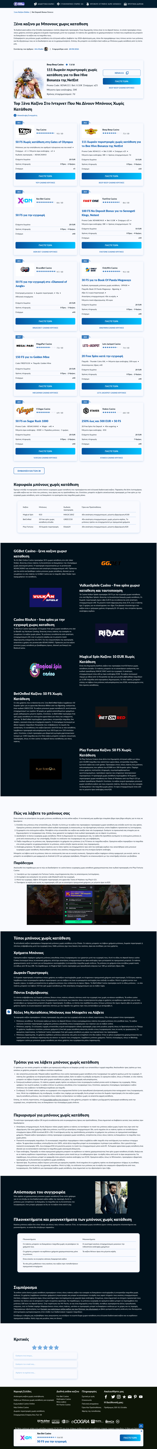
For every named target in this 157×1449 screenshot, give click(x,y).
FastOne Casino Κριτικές (111, 252)
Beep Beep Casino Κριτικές (121, 88)
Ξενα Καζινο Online (22, 12)
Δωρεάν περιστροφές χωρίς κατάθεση (29, 1411)
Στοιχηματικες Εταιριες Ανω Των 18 (28, 1415)
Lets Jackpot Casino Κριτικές (111, 393)
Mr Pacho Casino (63, 1404)
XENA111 (119, 73)
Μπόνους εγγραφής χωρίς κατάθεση (105, 4)
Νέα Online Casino (21, 1407)
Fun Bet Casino (63, 1396)
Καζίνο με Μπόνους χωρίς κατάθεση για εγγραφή (34, 1400)
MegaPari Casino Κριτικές (45, 393)
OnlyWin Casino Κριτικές (111, 328)
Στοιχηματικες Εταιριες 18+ (72, 4)
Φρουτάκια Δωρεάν (135, 4)
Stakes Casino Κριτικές (111, 458)
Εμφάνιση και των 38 (29, 471)
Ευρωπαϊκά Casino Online (24, 1404)
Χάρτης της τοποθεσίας (91, 1411)
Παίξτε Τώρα (121, 81)
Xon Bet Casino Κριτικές (45, 252)
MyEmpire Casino (64, 1399)
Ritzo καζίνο (61, 1402)
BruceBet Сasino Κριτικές (45, 328)
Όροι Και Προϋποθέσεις (91, 1407)
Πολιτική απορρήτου (90, 1404)
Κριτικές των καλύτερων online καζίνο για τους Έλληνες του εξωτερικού (69, 1309)
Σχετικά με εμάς (88, 1396)
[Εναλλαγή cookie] (8, 1011)
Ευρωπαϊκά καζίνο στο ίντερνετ (55, 1099)
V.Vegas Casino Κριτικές (45, 458)
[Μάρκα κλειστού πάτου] (141, 1431)
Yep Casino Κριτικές (45, 182)
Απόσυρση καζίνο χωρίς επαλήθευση (29, 1396)
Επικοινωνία (87, 1400)
